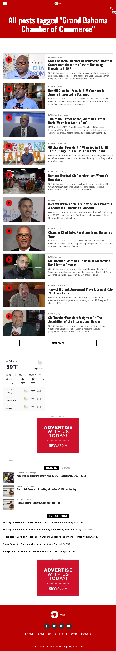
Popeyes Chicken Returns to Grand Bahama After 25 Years (32, 551)
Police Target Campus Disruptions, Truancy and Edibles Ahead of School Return (42, 537)
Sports (74, 634)
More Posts (58, 343)
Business (52, 634)
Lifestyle (63, 634)
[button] (10, 379)
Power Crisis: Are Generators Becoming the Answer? (29, 544)
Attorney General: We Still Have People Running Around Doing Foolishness (40, 529)
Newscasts (86, 634)
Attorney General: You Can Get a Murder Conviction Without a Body (36, 522)
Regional (40, 634)
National (29, 634)
